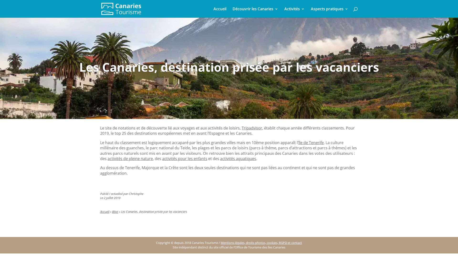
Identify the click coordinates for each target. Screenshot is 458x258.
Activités (292, 9)
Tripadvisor (252, 128)
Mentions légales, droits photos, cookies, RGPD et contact (261, 243)
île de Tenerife (311, 142)
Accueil (219, 9)
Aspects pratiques (327, 9)
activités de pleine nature (130, 158)
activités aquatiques (238, 158)
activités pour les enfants (184, 158)
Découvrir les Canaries (253, 9)
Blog (115, 212)
